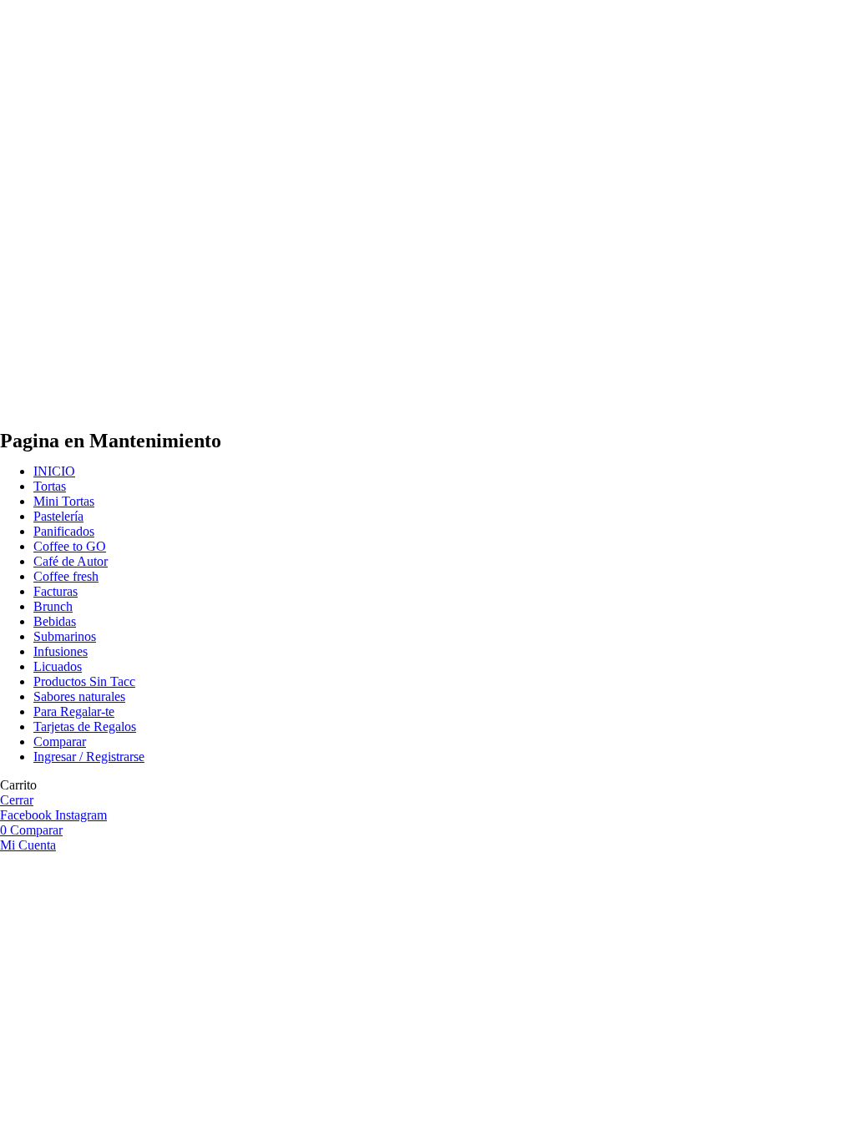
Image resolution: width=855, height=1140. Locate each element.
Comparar (59, 741)
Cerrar (16, 800)
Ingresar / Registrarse (88, 756)
